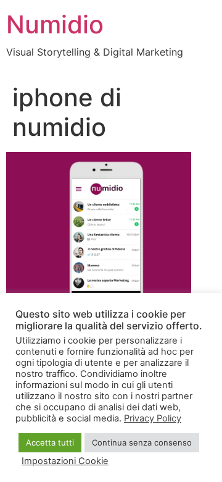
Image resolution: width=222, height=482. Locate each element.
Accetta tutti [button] (50, 442)
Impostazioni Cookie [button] (65, 461)
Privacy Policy (152, 418)
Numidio (55, 24)
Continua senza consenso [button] (142, 442)
